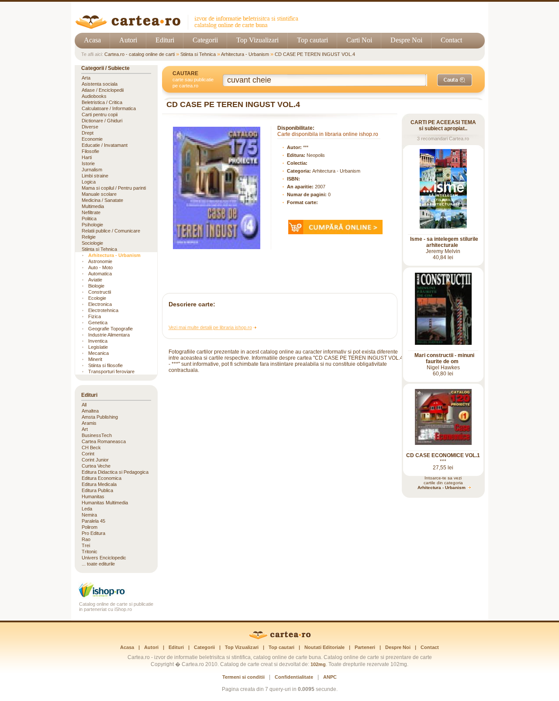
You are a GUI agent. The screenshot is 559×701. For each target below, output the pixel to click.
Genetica (97, 322)
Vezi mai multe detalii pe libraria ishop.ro (210, 327)
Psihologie (92, 224)
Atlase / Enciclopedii (103, 90)
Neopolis (316, 155)
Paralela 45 (93, 521)
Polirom (89, 527)
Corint (88, 453)
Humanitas (93, 496)
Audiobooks (94, 96)
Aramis (89, 423)
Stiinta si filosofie (105, 365)
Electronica (100, 304)
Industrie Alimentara (109, 334)
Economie (92, 139)
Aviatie (95, 279)
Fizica (94, 316)
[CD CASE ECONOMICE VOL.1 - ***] (443, 443)
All (84, 404)
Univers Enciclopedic (104, 557)
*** (305, 147)
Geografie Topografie (110, 328)
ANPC (330, 677)
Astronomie (100, 261)
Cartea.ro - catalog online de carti (139, 54)
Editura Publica (97, 490)
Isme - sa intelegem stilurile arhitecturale (444, 242)
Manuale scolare (99, 194)
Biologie (96, 285)
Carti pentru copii (99, 114)
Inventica (97, 341)
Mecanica (98, 353)
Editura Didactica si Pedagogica (115, 472)
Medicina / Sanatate (102, 200)
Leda (87, 508)
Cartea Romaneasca (104, 441)
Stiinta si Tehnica (198, 54)
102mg (318, 664)
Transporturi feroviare (111, 371)
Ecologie (97, 298)
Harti (87, 157)
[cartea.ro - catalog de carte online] (190, 27)
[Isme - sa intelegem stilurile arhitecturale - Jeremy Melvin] (443, 227)
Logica (89, 181)
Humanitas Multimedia (105, 502)
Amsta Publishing (100, 417)
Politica (89, 218)
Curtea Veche (96, 465)
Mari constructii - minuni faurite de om (444, 358)
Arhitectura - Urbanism (245, 54)
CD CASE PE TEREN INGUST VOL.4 (315, 54)
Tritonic (89, 551)
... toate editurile (98, 563)
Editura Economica (101, 478)
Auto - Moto (100, 267)
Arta (86, 77)
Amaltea (90, 410)
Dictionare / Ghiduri (102, 120)
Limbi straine (95, 175)
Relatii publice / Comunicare (111, 230)
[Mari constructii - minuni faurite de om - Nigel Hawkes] (443, 343)
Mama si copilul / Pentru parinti (114, 188)
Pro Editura (93, 533)
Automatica (100, 273)
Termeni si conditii (243, 677)
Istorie (88, 163)
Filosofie (90, 151)
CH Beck (91, 447)
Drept (87, 132)
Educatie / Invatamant (105, 145)
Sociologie (92, 243)
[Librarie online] (116, 596)
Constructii (99, 292)
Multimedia (93, 206)
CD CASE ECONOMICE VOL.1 (443, 455)
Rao (86, 539)
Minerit (95, 359)
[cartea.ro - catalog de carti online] (279, 637)
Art (85, 429)
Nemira (89, 514)
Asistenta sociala (99, 84)
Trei (86, 545)
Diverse (90, 126)
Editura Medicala (99, 484)
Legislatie (98, 347)
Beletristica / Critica (102, 102)
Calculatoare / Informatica (109, 108)
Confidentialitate (294, 677)
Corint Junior (95, 459)
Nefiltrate (91, 212)
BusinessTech (97, 435)
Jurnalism (92, 169)
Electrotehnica (103, 310)
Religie (89, 236)
